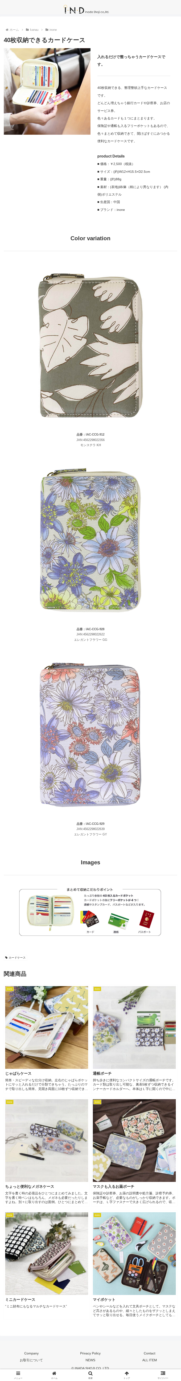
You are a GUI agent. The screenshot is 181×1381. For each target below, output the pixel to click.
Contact (149, 1353)
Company (31, 1353)
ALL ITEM (149, 1360)
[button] (167, 900)
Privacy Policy (90, 1353)
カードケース (17, 957)
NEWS (90, 1360)
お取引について (31, 1360)
